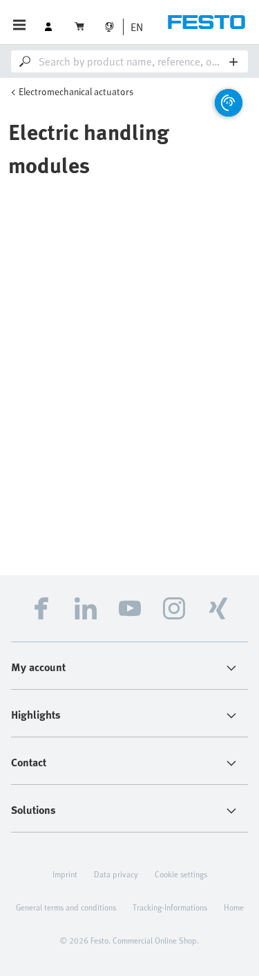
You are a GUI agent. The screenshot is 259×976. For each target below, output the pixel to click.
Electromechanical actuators (76, 91)
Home (234, 907)
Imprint (64, 874)
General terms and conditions (66, 907)
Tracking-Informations (170, 907)
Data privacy (116, 874)
